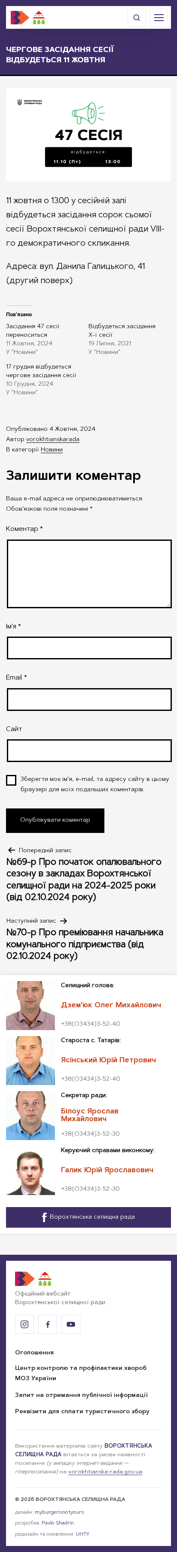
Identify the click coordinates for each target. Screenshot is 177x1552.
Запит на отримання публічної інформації (81, 1396)
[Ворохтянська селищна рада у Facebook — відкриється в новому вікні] (47, 1324)
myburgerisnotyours (59, 1512)
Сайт (14, 729)
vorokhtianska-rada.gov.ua (105, 1472)
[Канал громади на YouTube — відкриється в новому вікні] (70, 1324)
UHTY (82, 1534)
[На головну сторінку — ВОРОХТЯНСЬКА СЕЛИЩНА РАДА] (28, 17)
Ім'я (13, 626)
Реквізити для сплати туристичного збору (82, 1412)
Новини (52, 450)
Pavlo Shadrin (58, 1523)
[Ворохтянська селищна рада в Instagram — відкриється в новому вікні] (24, 1324)
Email (16, 677)
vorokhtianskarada (52, 440)
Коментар (24, 529)
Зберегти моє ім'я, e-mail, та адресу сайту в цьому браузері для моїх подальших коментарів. (95, 785)
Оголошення (34, 1353)
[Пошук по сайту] (137, 18)
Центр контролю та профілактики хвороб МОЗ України (80, 1374)
